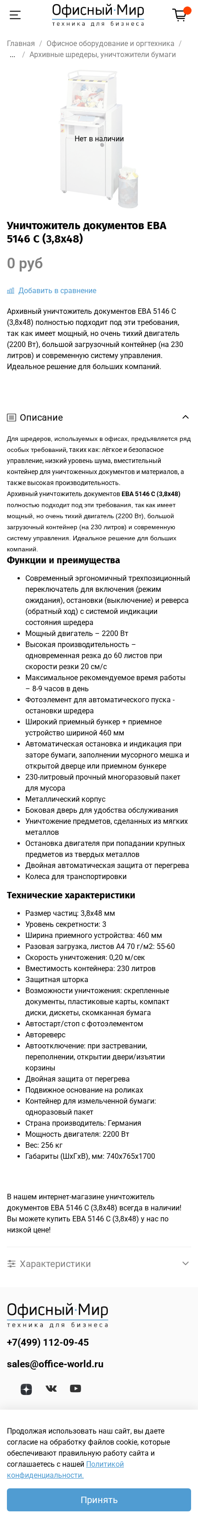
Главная (21, 43)
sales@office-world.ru (55, 1364)
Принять (99, 1499)
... (12, 55)
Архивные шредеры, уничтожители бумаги (102, 54)
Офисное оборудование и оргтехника (111, 43)
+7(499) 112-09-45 (48, 1342)
